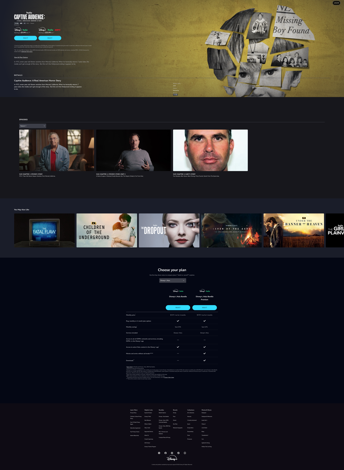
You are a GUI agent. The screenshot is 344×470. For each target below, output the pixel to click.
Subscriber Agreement (135, 428)
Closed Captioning (148, 439)
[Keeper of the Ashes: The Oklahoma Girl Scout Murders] (231, 230)
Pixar (174, 416)
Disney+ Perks (147, 416)
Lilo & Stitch (204, 427)
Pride (188, 435)
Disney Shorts (190, 427)
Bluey (203, 431)
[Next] (340, 230)
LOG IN (336, 3)
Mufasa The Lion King (207, 446)
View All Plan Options (21, 57)
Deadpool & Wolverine (207, 416)
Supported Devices (148, 431)
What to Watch (147, 424)
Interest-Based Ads (134, 435)
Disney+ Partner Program (150, 446)
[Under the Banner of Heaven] (294, 230)
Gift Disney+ (147, 442)
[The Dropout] (169, 230)
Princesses (189, 439)
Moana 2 (204, 424)
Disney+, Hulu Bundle (164, 416)
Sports (188, 424)
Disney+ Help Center (169, 377)
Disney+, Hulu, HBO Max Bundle (164, 427)
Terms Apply (129, 366)
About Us (146, 435)
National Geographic (177, 427)
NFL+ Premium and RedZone (163, 432)
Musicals (189, 416)
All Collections (190, 412)
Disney (174, 412)
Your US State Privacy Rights (135, 423)
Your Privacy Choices (134, 431)
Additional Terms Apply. (27, 51)
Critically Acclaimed (192, 420)
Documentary (190, 431)
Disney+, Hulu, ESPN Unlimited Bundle (163, 421)
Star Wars (175, 424)
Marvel (174, 420)
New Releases (147, 420)
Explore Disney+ (148, 412)
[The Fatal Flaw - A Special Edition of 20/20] (44, 230)
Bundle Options (162, 412)
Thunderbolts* (205, 435)
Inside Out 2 (204, 420)
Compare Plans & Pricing (164, 437)
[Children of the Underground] (107, 230)
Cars (203, 439)
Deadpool (204, 412)
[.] (159, 453)
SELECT (25, 38)
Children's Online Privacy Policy (136, 417)
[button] (150, 410)
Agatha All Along (206, 442)
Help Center (147, 427)
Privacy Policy (133, 412)
